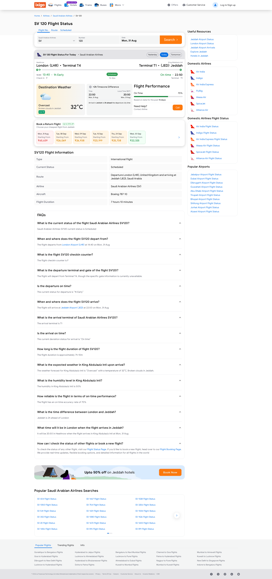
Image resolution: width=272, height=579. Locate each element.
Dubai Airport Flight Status (204, 178)
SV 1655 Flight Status (145, 523)
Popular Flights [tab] (43, 545)
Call (178, 107)
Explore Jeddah (199, 51)
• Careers (116, 574)
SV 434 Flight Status (46, 499)
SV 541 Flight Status (46, 511)
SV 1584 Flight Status (145, 511)
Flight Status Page (96, 449)
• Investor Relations (148, 574)
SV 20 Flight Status (46, 523)
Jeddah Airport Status (202, 39)
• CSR (158, 574)
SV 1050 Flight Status (47, 505)
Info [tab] (82, 545)
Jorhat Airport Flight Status (205, 207)
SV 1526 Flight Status (145, 517)
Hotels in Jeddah (199, 55)
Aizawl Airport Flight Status (205, 211)
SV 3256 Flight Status (145, 505)
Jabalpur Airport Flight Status (206, 174)
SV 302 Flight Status (46, 517)
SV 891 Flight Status (144, 529)
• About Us (137, 574)
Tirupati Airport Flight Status (205, 195)
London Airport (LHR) (73, 244)
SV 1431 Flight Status (96, 511)
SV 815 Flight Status (95, 529)
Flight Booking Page (170, 449)
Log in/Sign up (228, 5)
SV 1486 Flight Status (47, 529)
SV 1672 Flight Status (96, 523)
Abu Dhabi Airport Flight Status (207, 191)
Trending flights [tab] (66, 545)
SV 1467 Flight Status (96, 499)
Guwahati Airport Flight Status (206, 186)
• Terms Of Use (106, 574)
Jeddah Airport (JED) (72, 307)
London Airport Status (202, 43)
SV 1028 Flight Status (145, 499)
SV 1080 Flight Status (96, 517)
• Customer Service (126, 574)
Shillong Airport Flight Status (206, 203)
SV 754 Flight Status (95, 505)
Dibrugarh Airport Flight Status (207, 182)
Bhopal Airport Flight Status (205, 199)
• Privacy (97, 574)
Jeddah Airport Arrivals (203, 47)
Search (169, 40)
